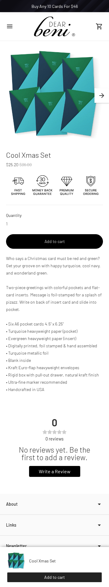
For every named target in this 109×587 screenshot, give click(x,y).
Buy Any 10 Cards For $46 (54, 6)
